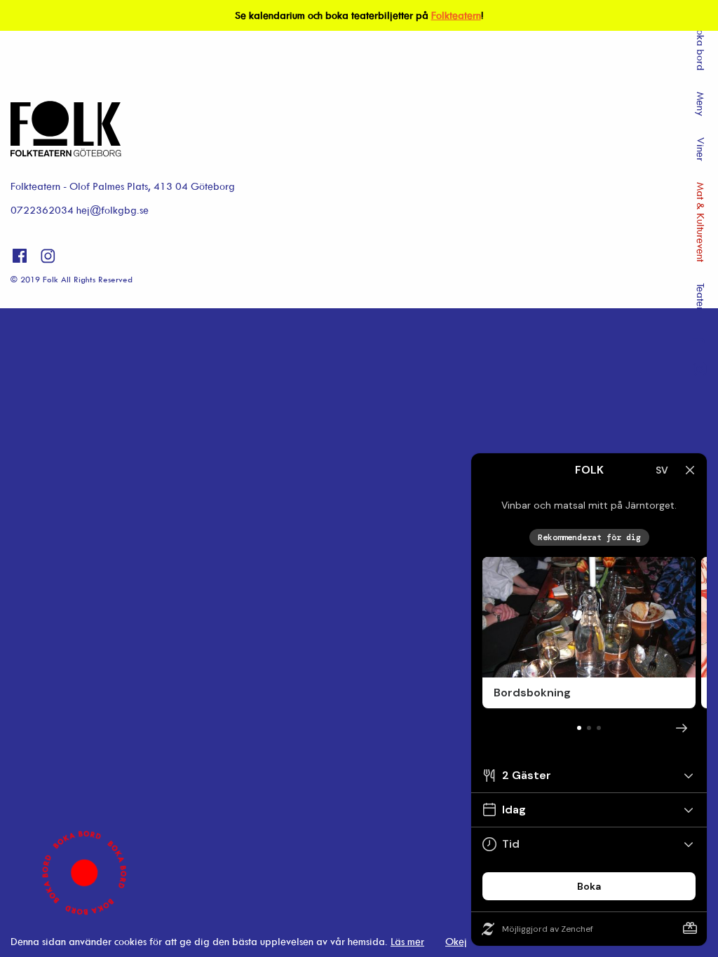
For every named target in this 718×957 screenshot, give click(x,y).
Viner (700, 149)
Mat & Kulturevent (700, 222)
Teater (700, 296)
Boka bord (700, 47)
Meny (700, 104)
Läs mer (407, 941)
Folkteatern (456, 15)
